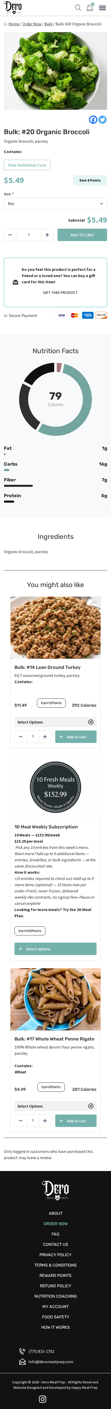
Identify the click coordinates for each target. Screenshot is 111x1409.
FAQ (55, 1234)
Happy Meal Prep (85, 1387)
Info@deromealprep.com (50, 1361)
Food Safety (55, 1316)
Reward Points (55, 1275)
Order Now (31, 23)
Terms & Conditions (55, 1265)
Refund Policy (55, 1285)
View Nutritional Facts (27, 165)
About (55, 1213)
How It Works (55, 1327)
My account (55, 1306)
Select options (38, 949)
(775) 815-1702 (41, 1351)
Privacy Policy (55, 1254)
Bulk (48, 23)
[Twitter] (102, 119)
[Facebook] (93, 119)
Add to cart (82, 235)
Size (8, 194)
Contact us (55, 1244)
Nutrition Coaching (55, 1296)
